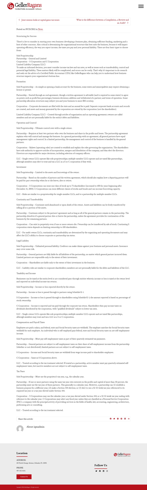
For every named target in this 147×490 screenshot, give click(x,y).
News (40, 29)
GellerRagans (27, 487)
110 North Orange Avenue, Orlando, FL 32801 (31, 463)
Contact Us (24, 477)
